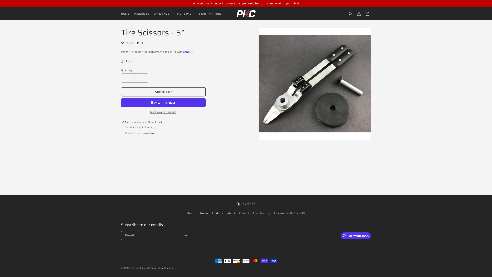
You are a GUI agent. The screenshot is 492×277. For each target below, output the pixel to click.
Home (204, 213)
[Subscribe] (186, 235)
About (231, 213)
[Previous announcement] (122, 3)
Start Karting (261, 213)
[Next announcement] (369, 3)
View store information (140, 133)
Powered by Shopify (162, 268)
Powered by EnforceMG (289, 213)
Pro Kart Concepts (140, 268)
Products (217, 213)
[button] (163, 14)
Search (191, 213)
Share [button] (129, 61)
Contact (244, 213)
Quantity (126, 70)
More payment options (163, 112)
